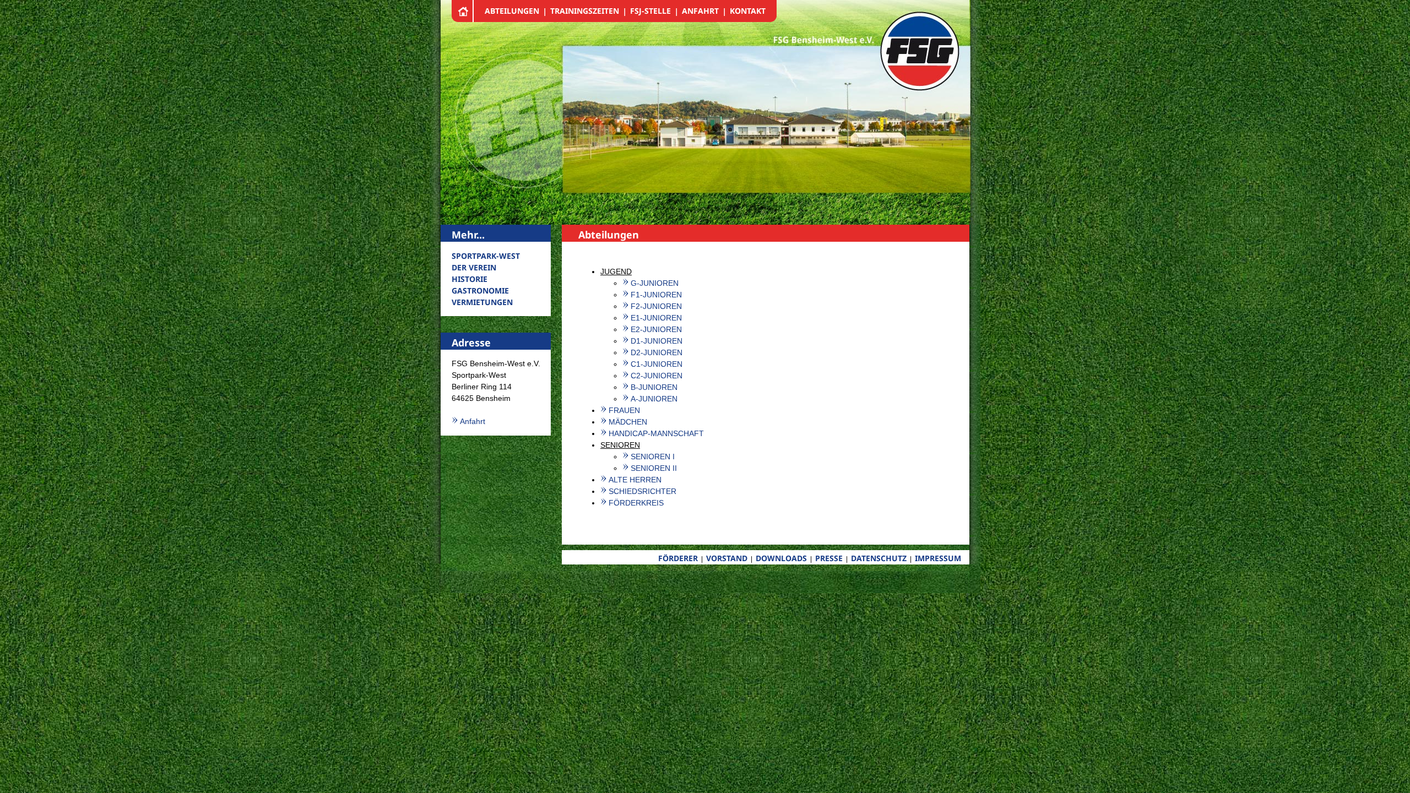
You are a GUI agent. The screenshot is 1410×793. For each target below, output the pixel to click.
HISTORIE (469, 279)
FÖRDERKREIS (636, 502)
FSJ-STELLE (650, 11)
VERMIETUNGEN (482, 302)
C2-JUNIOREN (656, 375)
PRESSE (829, 558)
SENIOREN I (653, 456)
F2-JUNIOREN (656, 306)
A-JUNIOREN (654, 398)
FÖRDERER (678, 558)
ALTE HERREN (635, 479)
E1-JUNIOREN (656, 317)
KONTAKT (748, 11)
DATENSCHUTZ (879, 558)
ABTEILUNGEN (512, 11)
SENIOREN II (654, 468)
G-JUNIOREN (655, 283)
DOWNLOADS (781, 558)
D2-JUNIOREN (656, 352)
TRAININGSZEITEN (584, 11)
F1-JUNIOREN (656, 294)
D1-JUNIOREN (656, 340)
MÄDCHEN (628, 421)
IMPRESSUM (938, 558)
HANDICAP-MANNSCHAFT (656, 433)
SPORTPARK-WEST (486, 256)
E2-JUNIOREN (656, 329)
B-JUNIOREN (654, 387)
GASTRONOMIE (480, 290)
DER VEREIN (474, 267)
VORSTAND (726, 558)
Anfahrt (472, 421)
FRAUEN (624, 410)
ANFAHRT (700, 11)
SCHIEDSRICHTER (642, 491)
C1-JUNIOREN (656, 364)
